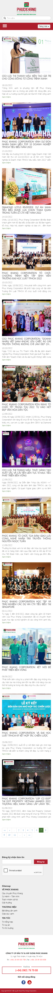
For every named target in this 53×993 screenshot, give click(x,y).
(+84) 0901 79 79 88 (26, 970)
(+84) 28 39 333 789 (18, 959)
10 (9, 834)
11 (15, 834)
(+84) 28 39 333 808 (38, 959)
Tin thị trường (7, 928)
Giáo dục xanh (8, 913)
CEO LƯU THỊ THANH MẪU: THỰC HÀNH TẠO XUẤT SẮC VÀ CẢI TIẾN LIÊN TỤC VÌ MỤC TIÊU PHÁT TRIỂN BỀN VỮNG (26, 473)
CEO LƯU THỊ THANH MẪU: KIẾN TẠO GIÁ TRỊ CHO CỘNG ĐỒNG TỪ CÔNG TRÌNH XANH (26, 77)
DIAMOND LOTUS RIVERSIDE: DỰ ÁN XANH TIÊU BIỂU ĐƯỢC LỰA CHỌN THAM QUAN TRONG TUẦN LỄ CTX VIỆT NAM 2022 (26, 210)
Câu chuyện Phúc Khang (12, 893)
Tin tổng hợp (7, 921)
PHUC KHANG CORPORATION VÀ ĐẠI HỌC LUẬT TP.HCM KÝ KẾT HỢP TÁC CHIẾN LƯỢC (26, 734)
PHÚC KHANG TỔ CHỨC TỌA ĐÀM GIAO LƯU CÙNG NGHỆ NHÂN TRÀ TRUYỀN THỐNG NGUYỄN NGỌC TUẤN (26, 538)
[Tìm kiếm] (4, 17)
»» (29, 834)
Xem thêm (6, 97)
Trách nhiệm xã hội (10, 899)
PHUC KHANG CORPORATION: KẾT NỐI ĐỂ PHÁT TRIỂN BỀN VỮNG (26, 668)
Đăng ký (41, 861)
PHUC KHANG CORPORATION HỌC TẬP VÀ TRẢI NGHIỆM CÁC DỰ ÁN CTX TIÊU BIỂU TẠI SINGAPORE (26, 604)
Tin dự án (6, 925)
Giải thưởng (7, 902)
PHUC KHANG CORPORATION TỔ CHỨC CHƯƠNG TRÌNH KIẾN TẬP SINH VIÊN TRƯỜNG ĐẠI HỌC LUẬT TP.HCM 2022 (26, 276)
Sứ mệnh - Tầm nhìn (10, 896)
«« (5, 830)
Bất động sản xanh (9, 910)
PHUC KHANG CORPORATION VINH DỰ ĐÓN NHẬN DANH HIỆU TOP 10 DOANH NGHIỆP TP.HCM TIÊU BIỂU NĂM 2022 (26, 144)
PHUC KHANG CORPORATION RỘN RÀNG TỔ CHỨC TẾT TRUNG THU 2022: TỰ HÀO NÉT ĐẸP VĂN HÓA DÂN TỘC (26, 407)
